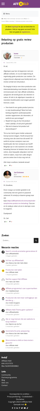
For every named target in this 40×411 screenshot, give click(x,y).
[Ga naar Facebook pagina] (12, 408)
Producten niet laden (14, 270)
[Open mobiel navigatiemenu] (3, 4)
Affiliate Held (13, 272)
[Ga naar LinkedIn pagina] (17, 408)
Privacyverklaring (13, 396)
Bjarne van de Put (15, 324)
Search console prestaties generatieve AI (21, 251)
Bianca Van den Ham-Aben (18, 263)
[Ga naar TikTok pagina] (27, 408)
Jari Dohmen (19, 172)
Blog (3, 380)
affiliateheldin (14, 254)
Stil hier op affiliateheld (14, 260)
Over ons (5, 383)
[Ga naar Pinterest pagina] (19, 408)
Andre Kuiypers (14, 303)
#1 (4, 62)
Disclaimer (20, 399)
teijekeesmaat (14, 291)
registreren (26, 32)
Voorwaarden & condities (19, 394)
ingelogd (14, 27)
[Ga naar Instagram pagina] (14, 408)
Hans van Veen (14, 282)
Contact (5, 385)
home (16, 53)
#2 (4, 181)
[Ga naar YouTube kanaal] (25, 408)
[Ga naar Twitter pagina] (22, 408)
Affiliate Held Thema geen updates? (19, 310)
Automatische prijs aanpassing (17, 331)
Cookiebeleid (27, 396)
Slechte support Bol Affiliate (16, 279)
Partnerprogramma (9, 377)
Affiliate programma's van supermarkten (21, 288)
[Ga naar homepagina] (21, 4)
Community (6, 375)
